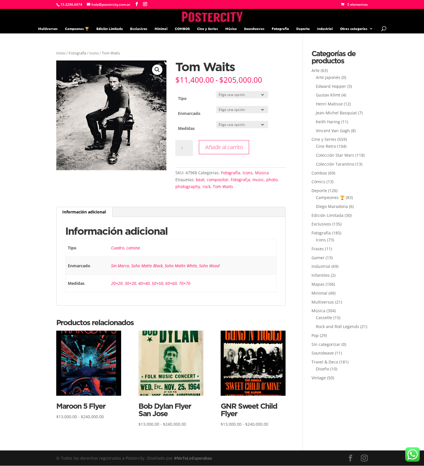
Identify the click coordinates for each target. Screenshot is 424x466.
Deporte (303, 28)
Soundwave (323, 353)
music (258, 179)
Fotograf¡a (240, 179)
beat (200, 179)
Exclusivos (138, 28)
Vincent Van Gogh (333, 130)
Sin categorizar (326, 344)
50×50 (157, 283)
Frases (318, 248)
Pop (315, 335)
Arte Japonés (328, 77)
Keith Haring (328, 121)
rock (206, 186)
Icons (94, 53)
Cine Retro (326, 146)
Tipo (182, 98)
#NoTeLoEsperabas (193, 458)
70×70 (184, 283)
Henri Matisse (329, 104)
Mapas (318, 284)
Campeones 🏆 (77, 28)
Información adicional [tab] (84, 212)
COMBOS (182, 28)
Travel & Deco (325, 362)
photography (187, 186)
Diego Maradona (332, 206)
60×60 (171, 283)
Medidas (186, 128)
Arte (316, 70)
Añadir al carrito (224, 147)
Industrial (325, 28)
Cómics (318, 181)
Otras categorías (353, 28)
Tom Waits (223, 186)
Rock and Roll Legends (337, 326)
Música (231, 28)
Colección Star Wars (335, 155)
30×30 (130, 283)
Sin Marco (120, 265)
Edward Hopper (331, 86)
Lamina (133, 248)
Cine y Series (207, 28)
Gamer (318, 257)
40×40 (144, 283)
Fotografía (280, 28)
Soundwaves (254, 28)
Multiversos (48, 28)
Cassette (324, 317)
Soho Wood (209, 265)
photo (271, 179)
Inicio (60, 53)
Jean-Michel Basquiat (336, 112)
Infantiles (321, 275)
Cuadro (117, 248)
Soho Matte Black (147, 265)
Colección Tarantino (335, 164)
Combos (319, 173)
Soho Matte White (181, 265)
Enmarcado (189, 113)
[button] (157, 70)
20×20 (117, 283)
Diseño (322, 369)
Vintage (319, 377)
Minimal (161, 28)
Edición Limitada (109, 28)
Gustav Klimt (328, 95)
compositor (217, 179)
